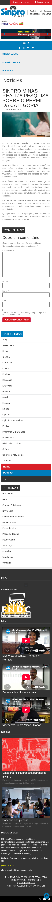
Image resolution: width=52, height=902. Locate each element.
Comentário (8, 251)
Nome (5, 281)
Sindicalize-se (10, 54)
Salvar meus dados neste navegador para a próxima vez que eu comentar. (24, 314)
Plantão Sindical (12, 62)
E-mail (5, 291)
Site (4, 301)
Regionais (7, 71)
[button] (24, 43)
